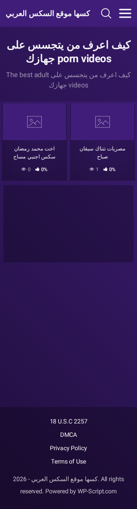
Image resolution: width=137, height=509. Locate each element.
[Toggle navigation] (125, 13)
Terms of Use (68, 461)
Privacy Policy (68, 448)
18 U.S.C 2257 (69, 421)
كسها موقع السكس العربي (43, 13)
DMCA (68, 434)
